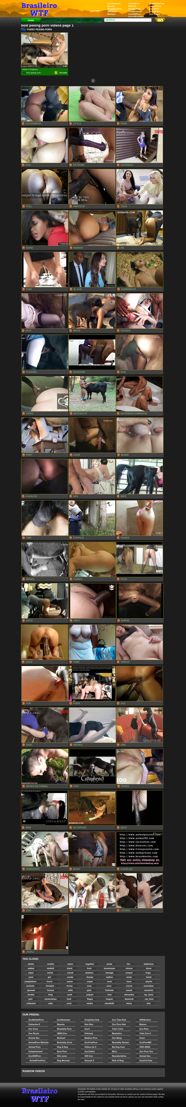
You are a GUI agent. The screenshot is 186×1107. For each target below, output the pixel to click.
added (32, 968)
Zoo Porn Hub (117, 1024)
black (72, 968)
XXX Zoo (87, 1056)
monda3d (111, 1003)
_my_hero (150, 999)
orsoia (130, 986)
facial (150, 977)
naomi (130, 990)
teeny (130, 1003)
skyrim (150, 981)
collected (32, 1003)
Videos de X (88, 1047)
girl (52, 977)
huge (150, 973)
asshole (32, 986)
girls (91, 990)
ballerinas (150, 964)
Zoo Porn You (144, 1051)
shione (131, 968)
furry (28, 73)
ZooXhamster (114, 3)
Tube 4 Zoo (115, 1029)
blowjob (52, 986)
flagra (91, 999)
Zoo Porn (142, 1029)
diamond (131, 999)
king (52, 994)
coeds (71, 977)
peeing (33, 73)
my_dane (150, 994)
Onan (140, 1038)
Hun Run (87, 1024)
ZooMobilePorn (156, 3)
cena (111, 981)
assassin (150, 990)
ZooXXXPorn (134, 14)
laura (131, 981)
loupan (111, 999)
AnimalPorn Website (134, 4)
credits (52, 964)
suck (71, 994)
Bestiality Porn (114, 9)
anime (52, 973)
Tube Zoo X (143, 1033)
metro (71, 964)
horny (72, 986)
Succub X (87, 1060)
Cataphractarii (135, 11)
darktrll (52, 968)
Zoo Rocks (154, 14)
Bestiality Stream (118, 1042)
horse (52, 981)
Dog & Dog (60, 1047)
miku (52, 1003)
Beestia (111, 6)
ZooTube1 (88, 1051)
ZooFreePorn (89, 1042)
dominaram (111, 968)
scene (72, 981)
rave (111, 994)
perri (32, 977)
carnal (71, 973)
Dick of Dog (116, 1060)
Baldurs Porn (89, 1038)
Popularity (71, 20)
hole (91, 968)
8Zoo (112, 1051)
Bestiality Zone (62, 1042)
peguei (91, 994)
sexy (91, 986)
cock (72, 1003)
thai (150, 1003)
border (32, 994)
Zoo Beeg (115, 1038)
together (91, 964)
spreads (32, 990)
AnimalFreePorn (136, 16)
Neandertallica (117, 1056)
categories (51, 20)
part (32, 999)
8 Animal (87, 1033)
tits (130, 964)
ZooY (85, 1029)
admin (32, 964)
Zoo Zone (154, 9)
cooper (131, 973)
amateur (91, 973)
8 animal (39, 9)
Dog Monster (61, 1060)
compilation (33, 981)
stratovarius (52, 999)
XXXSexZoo (143, 1020)
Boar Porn (60, 1051)
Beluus (141, 1024)
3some (91, 977)
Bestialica (115, 1033)
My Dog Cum (116, 1047)
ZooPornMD (143, 1042)
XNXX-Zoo (112, 11)
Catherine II (155, 6)
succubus (150, 986)
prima (111, 964)
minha (91, 1003)
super (91, 981)
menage (111, 973)
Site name (60, 1056)
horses (52, 990)
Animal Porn (134, 9)
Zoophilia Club (90, 1020)
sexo (111, 986)
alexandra (130, 994)
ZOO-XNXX (143, 1047)
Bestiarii (111, 14)
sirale (130, 977)
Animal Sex (154, 11)
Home (31, 20)
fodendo (111, 990)
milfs (72, 990)
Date (91, 20)
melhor (111, 977)
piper (32, 973)
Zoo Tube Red (117, 1020)
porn (39, 73)
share (150, 968)
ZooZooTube (144, 1060)
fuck (72, 999)
